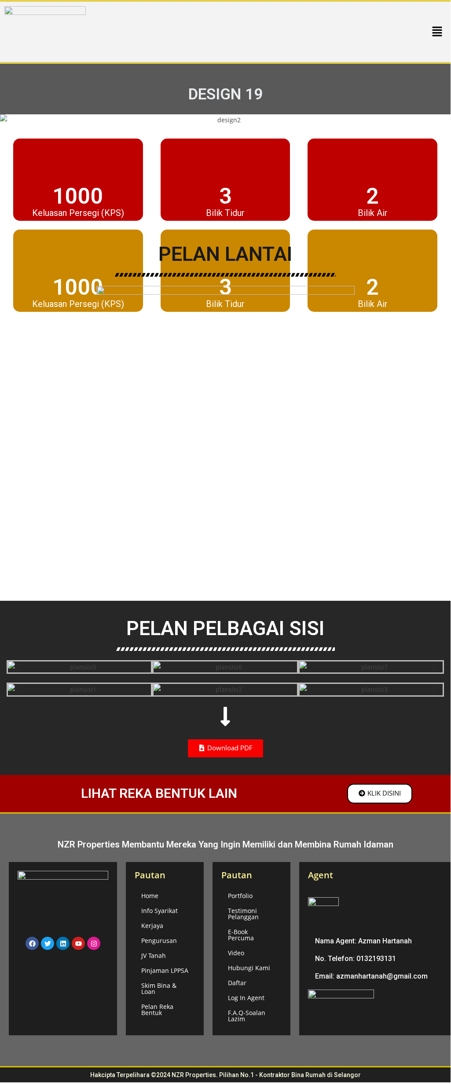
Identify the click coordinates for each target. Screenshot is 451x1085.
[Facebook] (32, 943)
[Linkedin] (63, 943)
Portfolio (240, 895)
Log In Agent (246, 998)
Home (149, 895)
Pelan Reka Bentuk (157, 1009)
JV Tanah (153, 955)
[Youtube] (78, 943)
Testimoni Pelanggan (243, 913)
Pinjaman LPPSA (164, 970)
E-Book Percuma (241, 935)
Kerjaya (152, 925)
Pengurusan (159, 940)
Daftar (237, 983)
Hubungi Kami (249, 968)
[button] (437, 31)
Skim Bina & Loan (158, 988)
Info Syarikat (159, 910)
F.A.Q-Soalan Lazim (246, 1015)
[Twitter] (47, 943)
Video (236, 953)
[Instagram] (93, 943)
